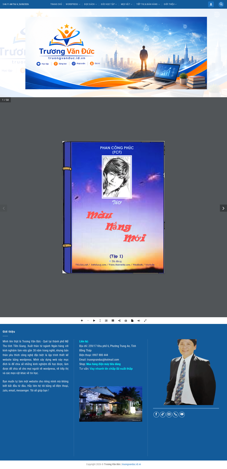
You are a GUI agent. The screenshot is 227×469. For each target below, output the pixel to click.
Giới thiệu (169, 4)
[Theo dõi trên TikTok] (163, 414)
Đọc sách (89, 4)
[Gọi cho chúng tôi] (175, 414)
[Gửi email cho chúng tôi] (169, 414)
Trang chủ (56, 4)
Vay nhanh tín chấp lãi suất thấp (111, 368)
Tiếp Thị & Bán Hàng (147, 4)
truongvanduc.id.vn (131, 464)
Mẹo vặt (125, 4)
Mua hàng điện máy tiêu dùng (103, 364)
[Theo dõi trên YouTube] (182, 414)
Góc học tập (108, 4)
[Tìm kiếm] (221, 4)
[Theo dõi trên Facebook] (156, 414)
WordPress (72, 4)
